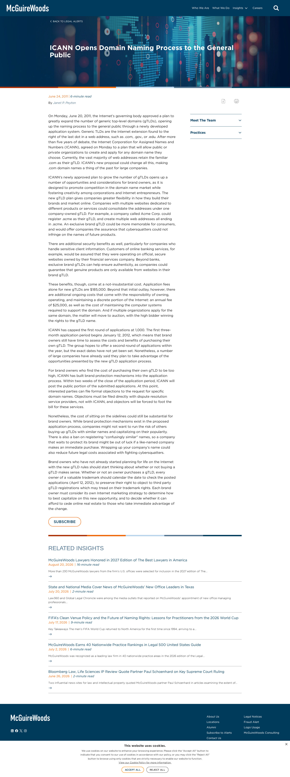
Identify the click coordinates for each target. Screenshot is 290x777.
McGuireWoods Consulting (261, 732)
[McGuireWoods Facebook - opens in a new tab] (16, 730)
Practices (198, 133)
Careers (257, 8)
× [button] (286, 744)
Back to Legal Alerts (68, 21)
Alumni (211, 727)
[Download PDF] (223, 101)
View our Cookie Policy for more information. (145, 762)
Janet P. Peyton (64, 102)
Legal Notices (253, 716)
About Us (213, 716)
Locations (213, 722)
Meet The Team (203, 120)
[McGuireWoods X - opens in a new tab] (20, 730)
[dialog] (145, 759)
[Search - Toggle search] (276, 8)
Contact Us (214, 738)
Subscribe (65, 521)
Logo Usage (252, 727)
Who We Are (200, 8)
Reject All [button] (157, 769)
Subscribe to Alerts (219, 732)
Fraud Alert (251, 722)
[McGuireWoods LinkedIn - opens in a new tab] (12, 730)
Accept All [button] (133, 769)
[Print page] (236, 101)
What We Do (220, 8)
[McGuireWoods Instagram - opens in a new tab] (25, 730)
